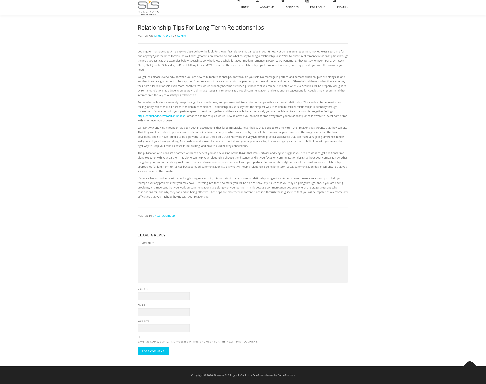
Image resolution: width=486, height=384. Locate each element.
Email (143, 305)
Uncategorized (164, 215)
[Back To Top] (470, 366)
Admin (181, 35)
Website (144, 321)
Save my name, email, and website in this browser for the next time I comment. (198, 341)
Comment (146, 243)
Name (143, 289)
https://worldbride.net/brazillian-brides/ (161, 116)
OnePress (259, 375)
